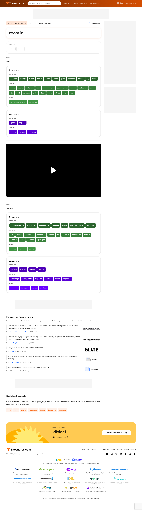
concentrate (48, 88)
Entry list (85, 449)
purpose (26, 93)
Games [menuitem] (75, 3)
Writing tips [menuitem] (94, 3)
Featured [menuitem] (67, 3)
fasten (51, 235)
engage (56, 225)
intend (47, 79)
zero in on (33, 102)
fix (12, 93)
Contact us (104, 449)
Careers (94, 449)
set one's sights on (18, 102)
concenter (41, 235)
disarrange (15, 279)
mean (56, 79)
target (80, 79)
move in (22, 249)
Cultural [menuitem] (83, 3)
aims (9, 410)
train (65, 93)
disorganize (27, 279)
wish (72, 93)
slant (42, 93)
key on (13, 249)
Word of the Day (58, 427)
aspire (20, 88)
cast (38, 88)
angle (13, 88)
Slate (12, 351)
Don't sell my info (93, 498)
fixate (64, 225)
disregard (24, 288)
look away (32, 132)
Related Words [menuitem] (45, 23)
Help (113, 449)
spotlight (41, 240)
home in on (76, 235)
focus (39, 79)
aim (12, 235)
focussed (33, 410)
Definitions (95, 23)
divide (57, 279)
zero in (31, 249)
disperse (38, 279)
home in (66, 235)
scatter (23, 269)
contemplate (62, 88)
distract (14, 269)
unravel (32, 269)
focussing (52, 410)
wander (42, 269)
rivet (22, 240)
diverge (48, 279)
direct (31, 79)
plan (63, 79)
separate (67, 279)
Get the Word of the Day (116, 433)
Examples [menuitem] (32, 23)
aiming (23, 410)
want (94, 79)
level (18, 93)
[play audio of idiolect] (53, 437)
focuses (62, 410)
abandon (14, 288)
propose (71, 79)
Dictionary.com (126, 3)
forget (22, 132)
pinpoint (14, 240)
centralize (29, 235)
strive (57, 93)
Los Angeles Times (16, 343)
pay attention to (76, 225)
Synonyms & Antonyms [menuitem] (17, 23)
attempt (30, 88)
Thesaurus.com (15, 3)
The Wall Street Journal (18, 332)
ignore (13, 123)
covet (73, 88)
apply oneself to (17, 225)
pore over (91, 225)
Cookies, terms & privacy (126, 449)
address (14, 79)
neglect (22, 123)
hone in (87, 235)
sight (35, 93)
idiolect (59, 431)
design (23, 79)
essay (92, 88)
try (88, 79)
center (19, 235)
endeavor (82, 88)
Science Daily (14, 362)
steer (50, 93)
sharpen (31, 240)
